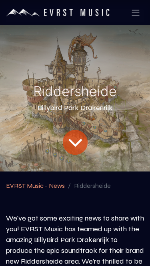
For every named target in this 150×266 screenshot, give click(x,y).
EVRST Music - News (35, 185)
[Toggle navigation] (135, 12)
